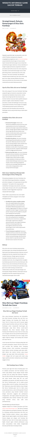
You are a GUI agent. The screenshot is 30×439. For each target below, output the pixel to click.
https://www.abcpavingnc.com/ (9, 408)
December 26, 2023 (7, 307)
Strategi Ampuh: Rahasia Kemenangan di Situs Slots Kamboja (13, 23)
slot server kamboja (22, 59)
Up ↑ (15, 436)
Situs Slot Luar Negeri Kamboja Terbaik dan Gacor (14, 304)
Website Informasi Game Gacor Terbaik (15, 4)
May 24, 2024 (5, 28)
